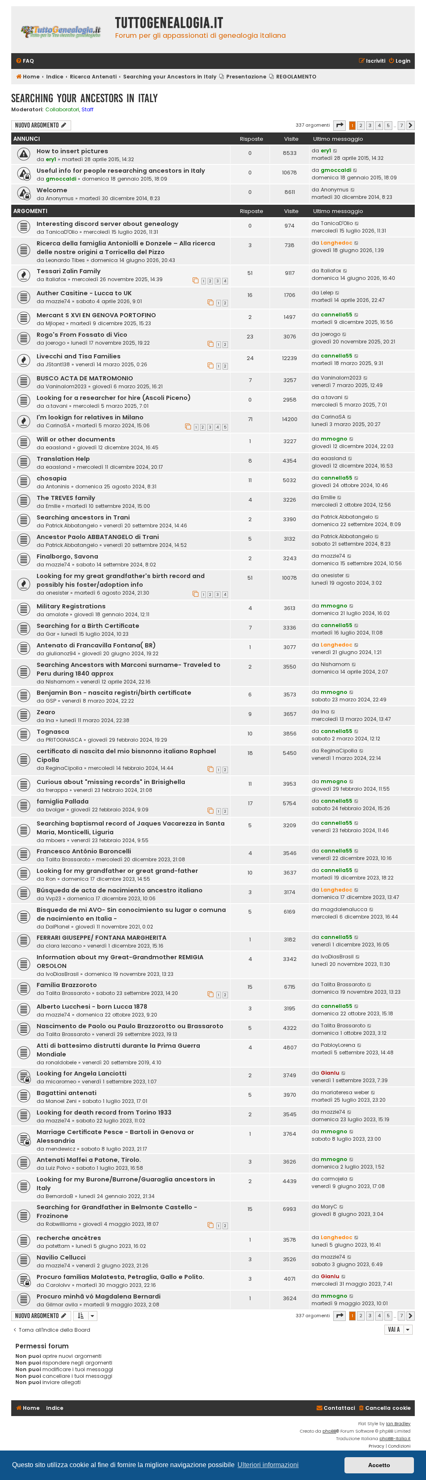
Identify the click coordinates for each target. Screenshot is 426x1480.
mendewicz (60, 1148)
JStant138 (58, 364)
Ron (51, 878)
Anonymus (60, 198)
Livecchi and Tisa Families (79, 356)
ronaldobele (61, 1062)
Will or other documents (76, 439)
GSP (51, 700)
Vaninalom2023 (66, 386)
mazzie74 (58, 301)
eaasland (58, 447)
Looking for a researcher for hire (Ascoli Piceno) (114, 398)
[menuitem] (24, 61)
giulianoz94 (61, 653)
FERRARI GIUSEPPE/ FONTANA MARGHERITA (101, 938)
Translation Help (63, 459)
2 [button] (360, 125)
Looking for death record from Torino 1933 (104, 1112)
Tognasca (53, 732)
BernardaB (59, 1196)
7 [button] (401, 125)
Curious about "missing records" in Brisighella (111, 782)
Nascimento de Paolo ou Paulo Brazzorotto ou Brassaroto (130, 1026)
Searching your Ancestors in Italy (84, 98)
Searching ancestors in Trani (83, 517)
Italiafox (56, 279)
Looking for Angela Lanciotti (81, 1073)
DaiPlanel (57, 926)
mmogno (334, 438)
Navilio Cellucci (61, 1257)
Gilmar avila (62, 1304)
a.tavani (56, 405)
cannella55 (336, 314)
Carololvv (58, 1285)
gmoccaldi (61, 178)
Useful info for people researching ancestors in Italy (121, 171)
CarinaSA (58, 425)
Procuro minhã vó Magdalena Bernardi (99, 1296)
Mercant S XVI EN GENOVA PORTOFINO (96, 315)
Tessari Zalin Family (69, 271)
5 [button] (388, 125)
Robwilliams (61, 1224)
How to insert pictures (72, 151)
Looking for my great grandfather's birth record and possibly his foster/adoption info (121, 580)
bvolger (55, 809)
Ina (50, 720)
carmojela (334, 1178)
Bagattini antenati (67, 1093)
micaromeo (61, 1081)
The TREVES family (66, 498)
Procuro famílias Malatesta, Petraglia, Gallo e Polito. (120, 1277)
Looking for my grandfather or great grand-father (117, 871)
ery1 (51, 159)
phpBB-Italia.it (395, 1439)
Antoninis (57, 486)
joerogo (55, 342)
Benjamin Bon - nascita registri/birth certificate (114, 693)
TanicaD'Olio (62, 231)
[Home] (61, 29)
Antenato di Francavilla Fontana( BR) (96, 645)
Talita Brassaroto (68, 859)
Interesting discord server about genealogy (107, 224)
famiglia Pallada (63, 801)
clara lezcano (64, 945)
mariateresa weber (345, 1092)
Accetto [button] (379, 1465)
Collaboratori (62, 109)
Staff (88, 109)
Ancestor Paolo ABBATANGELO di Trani (98, 537)
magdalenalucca (344, 909)
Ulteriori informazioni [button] (268, 1464)
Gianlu (330, 1072)
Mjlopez (55, 323)
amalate (57, 614)
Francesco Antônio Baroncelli (84, 851)
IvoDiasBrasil (62, 974)
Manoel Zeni (61, 1101)
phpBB (329, 1431)
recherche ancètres (69, 1238)
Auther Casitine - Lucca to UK (84, 293)
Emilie (53, 506)
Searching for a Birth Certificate (88, 626)
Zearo (46, 712)
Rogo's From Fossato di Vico (82, 335)
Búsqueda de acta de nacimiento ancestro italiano (120, 890)
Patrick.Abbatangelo (72, 525)
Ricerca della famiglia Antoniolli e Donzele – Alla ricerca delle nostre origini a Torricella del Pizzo (126, 247)
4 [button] (379, 125)
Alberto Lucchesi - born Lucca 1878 (92, 1006)
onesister (57, 592)
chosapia (52, 478)
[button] (339, 125)
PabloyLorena (338, 1045)
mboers (55, 840)
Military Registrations (71, 606)
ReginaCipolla (64, 768)
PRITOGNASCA (64, 739)
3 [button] (370, 125)
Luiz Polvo (58, 1167)
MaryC (329, 1206)
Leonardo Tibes (65, 260)
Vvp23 (53, 898)
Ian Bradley (398, 1424)
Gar (50, 633)
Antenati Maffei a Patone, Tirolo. (89, 1160)
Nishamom (60, 681)
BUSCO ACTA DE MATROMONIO (85, 378)
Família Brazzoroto (67, 985)
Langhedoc (336, 242)
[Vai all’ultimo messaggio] (335, 150)
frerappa (57, 790)
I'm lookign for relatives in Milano (90, 417)
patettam (58, 1246)
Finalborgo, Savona (67, 556)
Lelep (327, 292)
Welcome (52, 190)
